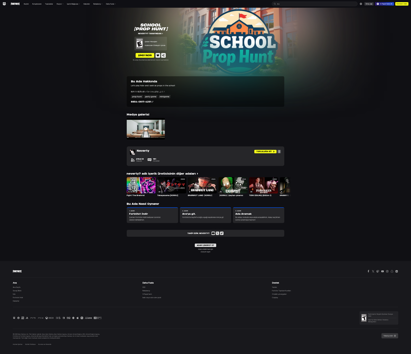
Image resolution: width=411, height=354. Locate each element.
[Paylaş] (163, 55)
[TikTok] (221, 233)
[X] (217, 233)
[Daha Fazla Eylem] (279, 151)
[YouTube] (213, 233)
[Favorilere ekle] (158, 55)
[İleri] (285, 186)
